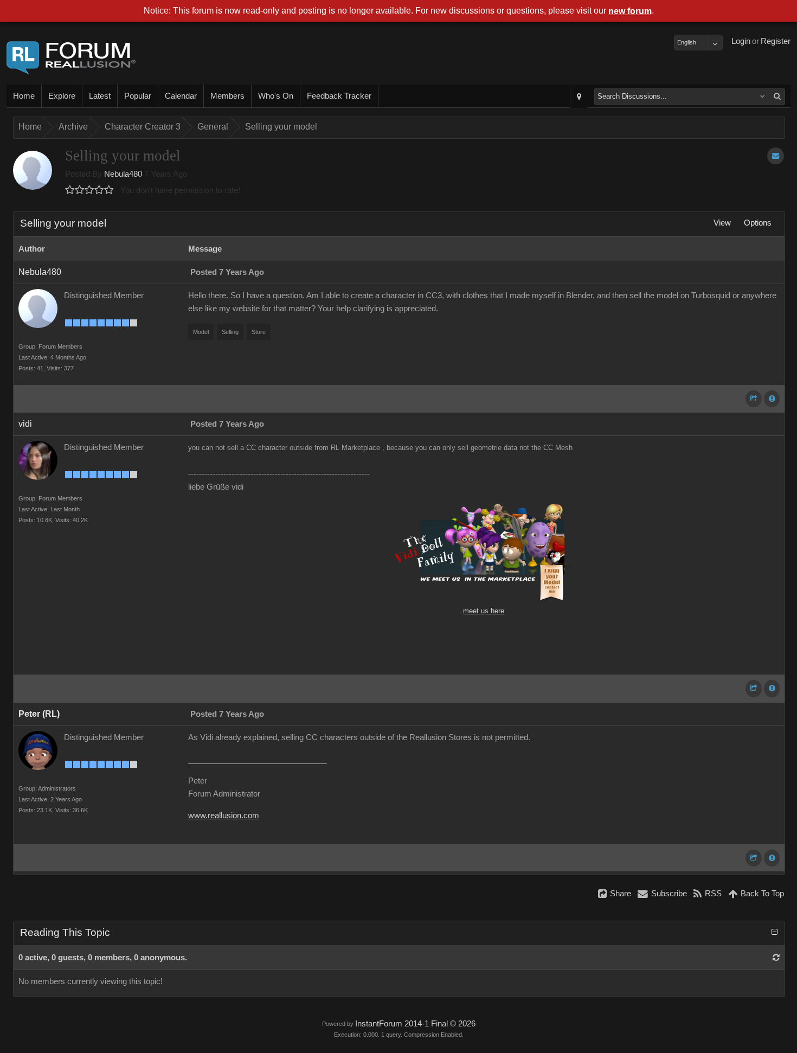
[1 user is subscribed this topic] (775, 155)
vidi (25, 423)
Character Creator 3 (143, 126)
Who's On (275, 96)
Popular (137, 96)
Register (775, 41)
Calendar (181, 96)
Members (227, 96)
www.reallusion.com (223, 815)
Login (740, 41)
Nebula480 (123, 174)
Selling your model (281, 126)
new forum (630, 11)
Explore (61, 96)
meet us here (483, 611)
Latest (100, 96)
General (212, 126)
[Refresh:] (776, 957)
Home (24, 96)
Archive (73, 126)
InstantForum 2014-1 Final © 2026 (415, 1023)
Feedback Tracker (339, 96)
